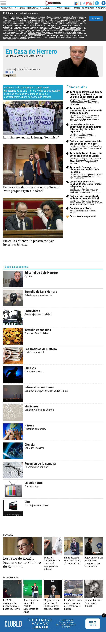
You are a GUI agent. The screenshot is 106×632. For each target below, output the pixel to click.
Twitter (84, 3)
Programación (7, 8)
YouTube (90, 3)
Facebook (80, 3)
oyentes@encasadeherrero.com (23, 69)
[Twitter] (11, 72)
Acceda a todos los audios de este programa (83, 210)
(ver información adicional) (70, 29)
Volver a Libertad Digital (76, 3)
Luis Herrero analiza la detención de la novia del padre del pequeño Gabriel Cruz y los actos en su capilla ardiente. (86, 200)
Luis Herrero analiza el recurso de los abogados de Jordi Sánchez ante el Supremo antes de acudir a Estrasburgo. (86, 187)
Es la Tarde (57, 8)
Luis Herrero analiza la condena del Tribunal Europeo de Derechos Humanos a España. (85, 131)
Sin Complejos (88, 8)
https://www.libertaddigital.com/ (44, 20)
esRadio (53, 3)
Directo (97, 3)
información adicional (36, 34)
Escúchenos (20, 8)
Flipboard (87, 3)
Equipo (9, 75)
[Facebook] (7, 72)
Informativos (32, 8)
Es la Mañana (45, 8)
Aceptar (96, 18)
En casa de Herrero (72, 8)
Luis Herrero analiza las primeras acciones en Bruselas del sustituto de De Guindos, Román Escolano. (86, 172)
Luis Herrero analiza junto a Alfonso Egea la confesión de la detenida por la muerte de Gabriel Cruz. (86, 145)
